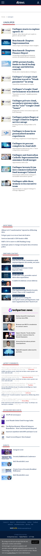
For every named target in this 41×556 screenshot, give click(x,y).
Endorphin (31, 369)
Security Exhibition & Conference (24, 457)
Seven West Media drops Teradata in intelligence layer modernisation (19, 388)
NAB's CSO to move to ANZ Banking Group (15, 242)
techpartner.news (12, 537)
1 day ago (16, 373)
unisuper (10, 17)
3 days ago (5, 396)
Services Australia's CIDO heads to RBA (14, 239)
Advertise (10, 524)
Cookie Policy (11, 553)
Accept (35, 542)
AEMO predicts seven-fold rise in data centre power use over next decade (19, 372)
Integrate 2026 (18, 450)
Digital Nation (23, 537)
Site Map (28, 524)
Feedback (35, 522)
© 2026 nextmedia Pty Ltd (24, 528)
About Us (12, 522)
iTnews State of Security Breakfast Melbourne (25, 470)
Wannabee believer (27, 377)
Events (6, 445)
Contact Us (6, 522)
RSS (32, 524)
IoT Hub (31, 537)
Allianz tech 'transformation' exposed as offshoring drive (19, 231)
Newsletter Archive (19, 524)
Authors (29, 522)
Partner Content (10, 253)
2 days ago (15, 389)
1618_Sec (28, 393)
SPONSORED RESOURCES (12, 410)
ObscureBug (25, 401)
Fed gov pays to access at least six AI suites (15, 235)
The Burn (30, 385)
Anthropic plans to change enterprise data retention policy (19, 246)
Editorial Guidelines (21, 522)
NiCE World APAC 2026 (21, 462)
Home (3, 17)
